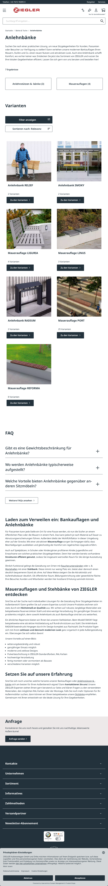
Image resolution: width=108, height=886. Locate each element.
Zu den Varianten (19, 200)
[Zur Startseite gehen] (27, 10)
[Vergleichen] (83, 10)
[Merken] (89, 10)
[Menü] (4, 10)
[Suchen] (102, 21)
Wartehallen (11, 569)
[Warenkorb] (102, 10)
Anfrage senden (17, 738)
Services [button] (101, 2)
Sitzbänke (80, 694)
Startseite (9, 30)
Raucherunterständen (72, 565)
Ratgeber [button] (91, 2)
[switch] (58, 838)
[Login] (96, 10)
